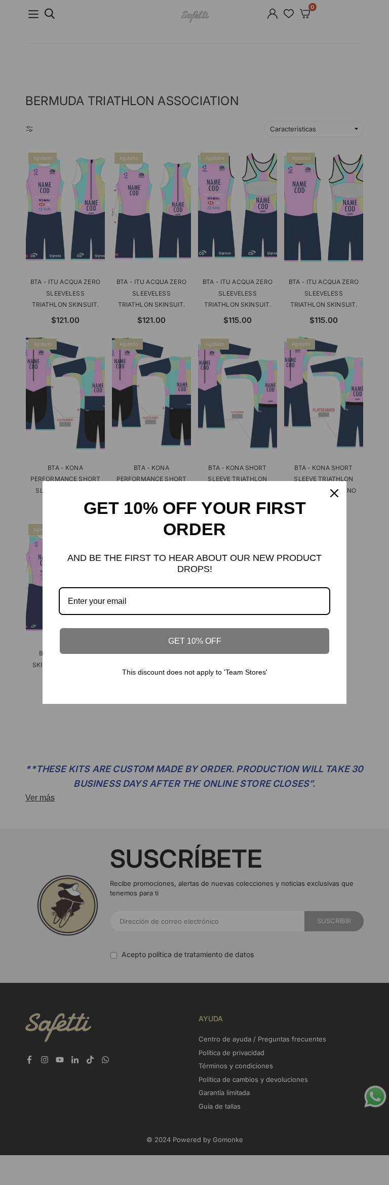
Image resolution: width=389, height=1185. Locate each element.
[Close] (334, 493)
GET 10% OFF (194, 641)
